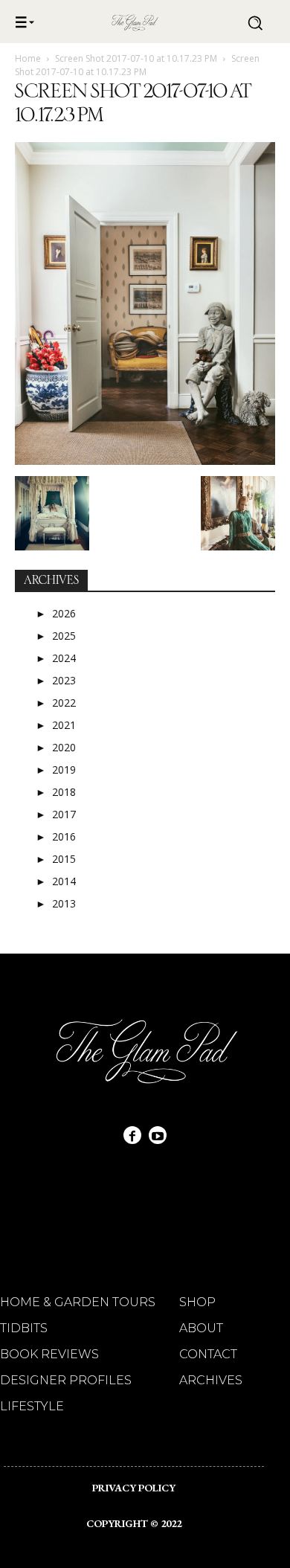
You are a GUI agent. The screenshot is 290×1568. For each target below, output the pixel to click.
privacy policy (133, 1487)
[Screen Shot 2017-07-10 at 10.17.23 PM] (145, 460)
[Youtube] (158, 1135)
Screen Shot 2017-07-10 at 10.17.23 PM (136, 58)
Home (28, 58)
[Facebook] (132, 1135)
